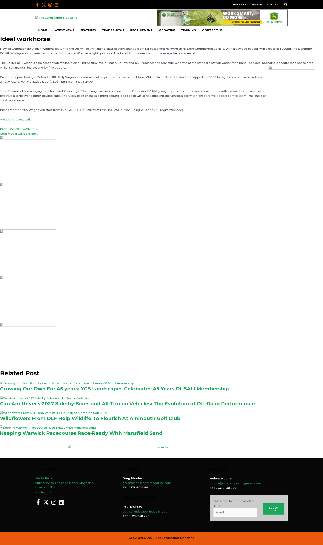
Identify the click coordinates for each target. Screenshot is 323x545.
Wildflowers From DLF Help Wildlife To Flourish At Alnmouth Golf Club (90, 418)
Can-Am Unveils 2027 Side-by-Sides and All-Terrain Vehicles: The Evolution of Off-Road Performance (127, 404)
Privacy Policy (45, 487)
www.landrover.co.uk (15, 119)
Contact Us (43, 492)
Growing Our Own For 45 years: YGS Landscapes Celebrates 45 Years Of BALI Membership (114, 389)
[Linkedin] (56, 5)
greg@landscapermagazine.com (147, 483)
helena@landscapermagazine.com (235, 483)
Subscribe (273, 509)
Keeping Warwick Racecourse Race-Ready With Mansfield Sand (81, 433)
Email (218, 505)
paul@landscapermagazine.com (146, 511)
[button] (286, 4)
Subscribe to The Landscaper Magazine (64, 483)
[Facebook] (37, 5)
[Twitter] (44, 5)
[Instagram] (50, 5)
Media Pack (43, 478)
